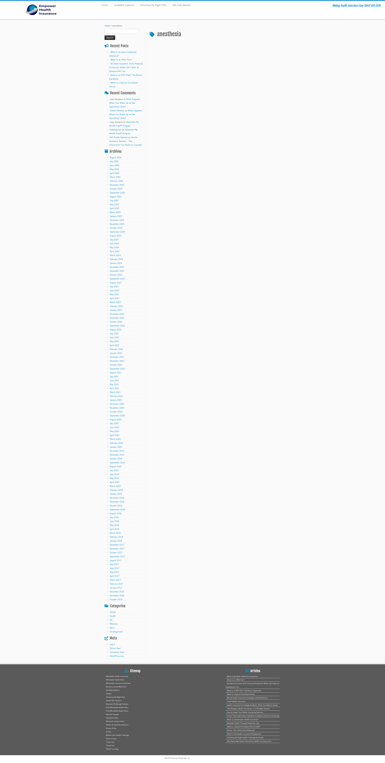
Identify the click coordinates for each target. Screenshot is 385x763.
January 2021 (116, 400)
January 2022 (116, 353)
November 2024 (117, 224)
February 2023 (116, 306)
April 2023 (114, 298)
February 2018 (116, 537)
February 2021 (116, 396)
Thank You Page (112, 749)
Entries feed (115, 648)
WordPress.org (116, 656)
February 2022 (116, 349)
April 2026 (114, 173)
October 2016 (116, 599)
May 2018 (114, 525)
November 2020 (117, 407)
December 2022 (117, 314)
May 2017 (114, 572)
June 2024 (114, 243)
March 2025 (115, 212)
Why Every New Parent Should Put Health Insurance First (249, 741)
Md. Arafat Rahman (119, 137)
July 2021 (114, 376)
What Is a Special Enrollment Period (241, 694)
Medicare (114, 623)
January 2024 (116, 263)
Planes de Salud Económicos (117, 725)
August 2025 (115, 196)
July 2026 (114, 161)
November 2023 (117, 271)
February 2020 (116, 443)
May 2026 (114, 169)
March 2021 (115, 392)
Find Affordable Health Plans (117, 707)
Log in (112, 644)
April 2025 (114, 208)
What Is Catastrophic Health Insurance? (243, 719)
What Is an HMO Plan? (121, 59)
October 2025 (116, 188)
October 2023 (116, 274)
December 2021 (117, 357)
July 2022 (114, 333)
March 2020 (115, 439)
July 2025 (114, 200)
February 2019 (116, 490)
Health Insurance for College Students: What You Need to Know (252, 705)
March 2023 (115, 302)
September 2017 (117, 556)
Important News (112, 718)
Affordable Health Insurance (117, 676)
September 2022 (117, 325)
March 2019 (115, 486)
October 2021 (116, 364)
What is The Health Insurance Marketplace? (244, 734)
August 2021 (115, 372)
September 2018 (117, 509)
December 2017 (117, 544)
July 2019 (114, 470)
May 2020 (114, 431)
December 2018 (117, 497)
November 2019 (117, 454)
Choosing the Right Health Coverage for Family (245, 737)
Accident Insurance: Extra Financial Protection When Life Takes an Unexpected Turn (126, 67)
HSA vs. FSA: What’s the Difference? (241, 730)
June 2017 (114, 568)
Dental (113, 612)
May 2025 (114, 204)
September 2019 (117, 462)
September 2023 (117, 278)
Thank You (110, 742)
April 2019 (114, 482)
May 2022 (114, 341)
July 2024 (114, 239)
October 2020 (116, 411)
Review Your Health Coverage (117, 735)
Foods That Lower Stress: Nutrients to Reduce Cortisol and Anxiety (253, 716)
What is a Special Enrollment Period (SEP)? (243, 727)
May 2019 (114, 478)
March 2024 (115, 255)
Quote (108, 732)
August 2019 (115, 466)
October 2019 (116, 458)
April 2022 (114, 345)
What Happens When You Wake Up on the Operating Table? (124, 103)
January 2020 (116, 447)
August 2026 (115, 157)
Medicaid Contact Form (115, 721)
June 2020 (114, 427)
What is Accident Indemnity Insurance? (242, 676)
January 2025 (116, 216)
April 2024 (114, 251)
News (112, 627)
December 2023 (117, 267)
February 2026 (116, 181)
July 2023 (114, 286)
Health (113, 616)
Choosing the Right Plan (153, 5)
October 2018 (116, 505)
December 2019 (117, 450)
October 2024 (116, 228)
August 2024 (115, 235)
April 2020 (114, 435)
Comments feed (117, 652)
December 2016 (117, 591)
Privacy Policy (111, 728)
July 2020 (114, 423)
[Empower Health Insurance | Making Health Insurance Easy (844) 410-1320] (44, 9)
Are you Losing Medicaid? (116, 687)
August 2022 (115, 329)
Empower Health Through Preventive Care (243, 723)
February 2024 (116, 259)
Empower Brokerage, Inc (180, 758)
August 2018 (115, 513)
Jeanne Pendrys (117, 110)
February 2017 (116, 583)
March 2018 (115, 533)
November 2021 (117, 361)
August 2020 (115, 419)
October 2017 (116, 552)
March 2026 (115, 177)
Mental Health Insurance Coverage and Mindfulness (247, 698)
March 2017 (115, 580)
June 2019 (114, 474)
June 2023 (114, 290)
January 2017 (116, 587)
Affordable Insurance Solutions (118, 683)
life (111, 620)
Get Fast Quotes (181, 5)
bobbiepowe (116, 129)
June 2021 (114, 380)
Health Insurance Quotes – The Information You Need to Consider (125, 141)
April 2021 (114, 388)
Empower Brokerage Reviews (117, 704)
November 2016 (117, 595)
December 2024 (117, 220)
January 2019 (116, 494)
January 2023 (116, 310)
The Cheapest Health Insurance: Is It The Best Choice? (248, 708)
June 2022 (114, 337)
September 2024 (117, 231)
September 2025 (117, 192)
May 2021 (114, 384)
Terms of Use (111, 738)
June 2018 (114, 521)
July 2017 (114, 564)
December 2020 (117, 404)
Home (105, 5)
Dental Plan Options (114, 700)
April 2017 (114, 576)
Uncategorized (116, 631)
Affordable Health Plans (115, 680)
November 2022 (117, 318)
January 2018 (116, 540)
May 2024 (114, 247)
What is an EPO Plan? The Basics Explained (244, 690)
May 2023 (114, 294)
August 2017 (115, 560)
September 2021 (117, 368)
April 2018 (114, 529)
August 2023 (115, 282)
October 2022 (116, 321)
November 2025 (117, 185)
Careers (109, 693)
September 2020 (117, 415)
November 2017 (117, 548)
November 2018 (117, 501)
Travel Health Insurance (236, 701)
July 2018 (114, 517)
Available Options (124, 5)
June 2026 (114, 165)
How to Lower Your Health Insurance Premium (245, 712)
